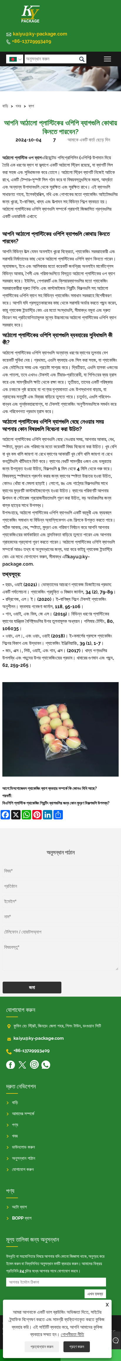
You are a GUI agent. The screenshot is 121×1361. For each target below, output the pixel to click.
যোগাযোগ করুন (23, 1169)
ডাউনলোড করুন (23, 1147)
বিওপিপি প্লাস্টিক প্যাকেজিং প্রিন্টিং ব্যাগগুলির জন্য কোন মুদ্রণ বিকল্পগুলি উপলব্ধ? (56, 803)
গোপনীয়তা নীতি (72, 1334)
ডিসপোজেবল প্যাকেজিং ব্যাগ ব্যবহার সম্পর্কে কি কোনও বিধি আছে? (53, 788)
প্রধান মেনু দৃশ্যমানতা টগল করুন (107, 59)
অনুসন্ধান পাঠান (23, 1158)
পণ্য (15, 1124)
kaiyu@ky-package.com (40, 34)
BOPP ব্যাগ (21, 1218)
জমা (32, 987)
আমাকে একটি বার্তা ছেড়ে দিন (89, 140)
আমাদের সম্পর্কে (23, 1113)
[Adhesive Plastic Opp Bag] (60, 781)
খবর (18, 106)
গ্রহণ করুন (76, 1346)
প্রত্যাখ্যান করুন (42, 1346)
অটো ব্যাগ (19, 1207)
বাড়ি (5, 106)
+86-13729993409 (31, 41)
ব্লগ (31, 106)
